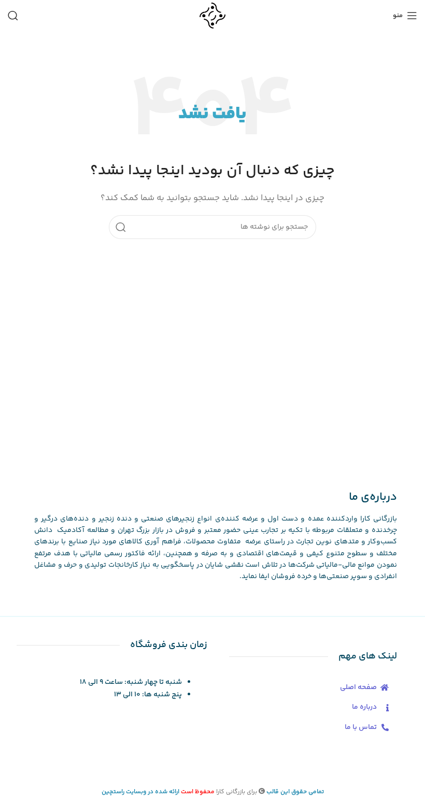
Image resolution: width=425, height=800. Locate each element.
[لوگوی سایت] (212, 15)
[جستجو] (13, 15)
